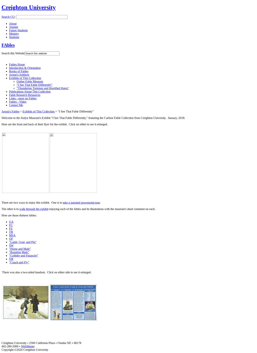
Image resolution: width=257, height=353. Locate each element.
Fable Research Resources (24, 95)
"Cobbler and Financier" (23, 255)
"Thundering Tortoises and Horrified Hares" (43, 88)
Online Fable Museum (30, 81)
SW (11, 245)
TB (11, 232)
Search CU (8, 16)
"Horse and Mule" (20, 248)
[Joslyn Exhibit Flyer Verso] (73, 191)
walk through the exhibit (33, 209)
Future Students (18, 30)
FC (11, 225)
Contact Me (16, 105)
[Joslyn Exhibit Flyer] (25, 192)
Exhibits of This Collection (25, 78)
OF (11, 238)
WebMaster (28, 346)
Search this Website (13, 53)
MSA (12, 235)
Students (14, 37)
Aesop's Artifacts (19, 74)
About (13, 23)
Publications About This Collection (30, 91)
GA (11, 221)
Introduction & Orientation (25, 68)
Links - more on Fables (22, 98)
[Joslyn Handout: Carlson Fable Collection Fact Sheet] (73, 319)
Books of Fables (18, 71)
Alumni (13, 27)
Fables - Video (17, 101)
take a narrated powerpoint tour (81, 202)
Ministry (14, 33)
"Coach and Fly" (19, 262)
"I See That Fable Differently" (34, 84)
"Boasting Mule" (19, 252)
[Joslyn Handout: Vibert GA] (25, 318)
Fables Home (17, 64)
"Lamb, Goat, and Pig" (22, 242)
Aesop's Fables (10, 111)
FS (10, 228)
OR (11, 259)
